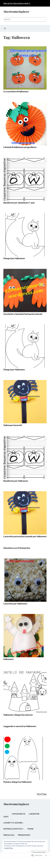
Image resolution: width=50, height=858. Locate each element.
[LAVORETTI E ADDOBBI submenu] (23, 822)
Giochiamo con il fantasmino (16, 548)
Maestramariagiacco (16, 11)
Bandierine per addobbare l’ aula (18, 203)
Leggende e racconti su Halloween (19, 726)
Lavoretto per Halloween (15, 604)
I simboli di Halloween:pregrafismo (19, 147)
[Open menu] (4, 28)
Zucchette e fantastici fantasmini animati (22, 314)
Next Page (42, 794)
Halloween (8, 659)
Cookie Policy (8, 848)
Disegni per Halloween (14, 258)
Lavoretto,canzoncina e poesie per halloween (24, 536)
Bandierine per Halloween (15, 481)
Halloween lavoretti (12, 425)
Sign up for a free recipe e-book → (16, 3)
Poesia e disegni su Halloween (17, 782)
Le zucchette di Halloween (16, 91)
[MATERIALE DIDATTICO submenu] (23, 828)
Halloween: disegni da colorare (18, 715)
